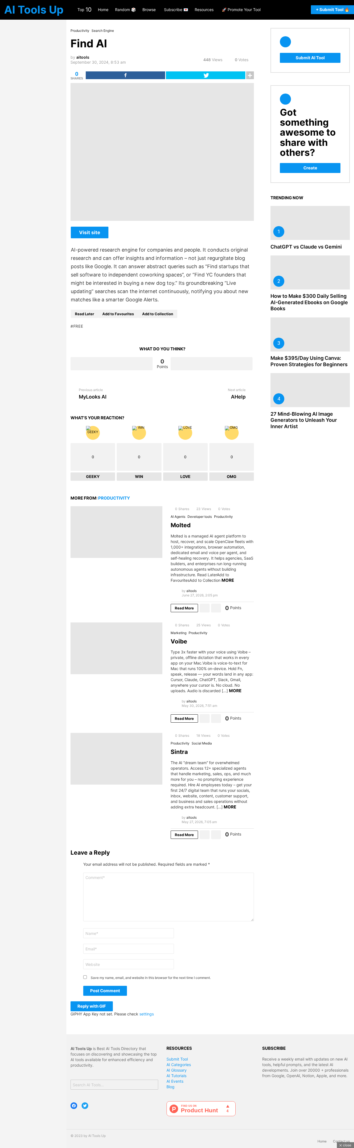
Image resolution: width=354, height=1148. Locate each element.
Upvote (112, 363)
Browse (149, 9)
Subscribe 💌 (176, 9)
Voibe (179, 641)
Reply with (91, 1006)
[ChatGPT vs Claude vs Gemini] (310, 223)
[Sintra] (116, 759)
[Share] (125, 75)
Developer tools (200, 516)
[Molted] (116, 532)
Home (103, 9)
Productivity (114, 498)
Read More (184, 608)
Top (84, 9)
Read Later (84, 314)
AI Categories (178, 1064)
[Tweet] (205, 75)
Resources (204, 9)
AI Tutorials (176, 1075)
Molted (181, 525)
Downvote (212, 363)
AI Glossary (176, 1070)
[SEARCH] (289, 9)
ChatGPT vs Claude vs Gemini (306, 247)
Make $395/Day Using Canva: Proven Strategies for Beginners (309, 361)
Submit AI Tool (310, 57)
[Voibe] (116, 648)
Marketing (178, 633)
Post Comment (105, 990)
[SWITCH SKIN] (303, 9)
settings (146, 1014)
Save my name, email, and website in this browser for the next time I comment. (151, 978)
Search (152, 1085)
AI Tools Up (34, 9)
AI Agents (178, 516)
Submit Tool (177, 1059)
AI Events (174, 1081)
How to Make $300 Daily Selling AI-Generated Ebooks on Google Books (309, 302)
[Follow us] (280, 9)
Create (310, 167)
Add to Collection (157, 314)
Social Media (202, 743)
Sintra (179, 751)
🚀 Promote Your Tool (241, 9)
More (228, 580)
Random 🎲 (125, 9)
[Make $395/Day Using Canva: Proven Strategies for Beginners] (310, 334)
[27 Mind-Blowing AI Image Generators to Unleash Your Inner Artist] (310, 390)
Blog (170, 1086)
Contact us (341, 1141)
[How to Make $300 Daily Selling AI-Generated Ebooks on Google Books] (310, 272)
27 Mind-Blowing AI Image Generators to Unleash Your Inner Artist (303, 420)
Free (78, 326)
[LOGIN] (296, 9)
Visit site (89, 232)
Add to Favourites (118, 314)
